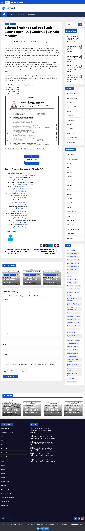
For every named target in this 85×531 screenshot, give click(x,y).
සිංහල (7, 2)
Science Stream (72, 225)
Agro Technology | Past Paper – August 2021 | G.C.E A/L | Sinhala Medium (40, 430)
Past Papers (71, 220)
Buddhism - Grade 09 (73, 263)
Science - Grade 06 (72, 343)
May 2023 (70, 124)
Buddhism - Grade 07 (73, 256)
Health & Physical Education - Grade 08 (73, 304)
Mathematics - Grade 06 (74, 316)
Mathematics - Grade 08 (74, 319)
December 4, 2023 (11, 412)
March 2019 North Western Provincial (23, 175)
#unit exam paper (42, 42)
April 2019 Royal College (19, 191)
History (69, 313)
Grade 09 (70, 292)
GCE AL (20, 14)
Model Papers (71, 212)
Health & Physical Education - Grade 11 (72, 308)
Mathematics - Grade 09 (74, 322)
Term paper (70, 378)
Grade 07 (70, 289)
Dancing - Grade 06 (72, 279)
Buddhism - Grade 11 (72, 269)
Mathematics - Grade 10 (73, 325)
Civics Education (71, 273)
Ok (38, 528)
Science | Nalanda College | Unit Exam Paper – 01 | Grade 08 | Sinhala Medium (45, 251)
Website (5, 354)
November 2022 (72, 138)
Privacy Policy (45, 528)
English (13, 2)
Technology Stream (73, 229)
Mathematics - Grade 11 (73, 329)
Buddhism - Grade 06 (73, 253)
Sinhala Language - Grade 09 (72, 360)
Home (21, 2)
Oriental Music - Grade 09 (73, 336)
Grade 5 (69, 190)
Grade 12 (69, 181)
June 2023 (70, 120)
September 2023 (72, 107)
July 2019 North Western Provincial (22, 184)
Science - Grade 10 (72, 353)
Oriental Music (71, 332)
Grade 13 (69, 185)
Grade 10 (70, 172)
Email (5, 344)
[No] (83, 526)
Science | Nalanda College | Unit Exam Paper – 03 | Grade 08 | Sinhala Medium (18, 251)
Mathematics (76, 313)
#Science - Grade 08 (30, 42)
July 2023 (70, 116)
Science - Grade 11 (72, 356)
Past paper (70, 340)
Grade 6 (69, 194)
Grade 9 (69, 207)
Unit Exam (12, 24)
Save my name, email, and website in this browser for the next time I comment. (30, 364)
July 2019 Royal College (18, 180)
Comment (6, 300)
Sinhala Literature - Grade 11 (72, 374)
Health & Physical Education (72, 299)
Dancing (69, 276)
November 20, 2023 (32, 412)
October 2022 (71, 142)
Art (68, 250)
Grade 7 (69, 198)
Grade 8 (7, 24)
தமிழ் (2, 2)
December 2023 (72, 94)
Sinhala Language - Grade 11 (72, 369)
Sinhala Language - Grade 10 (72, 365)
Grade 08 (77, 289)
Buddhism (73, 250)
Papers (69, 216)
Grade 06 (78, 285)
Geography (70, 285)
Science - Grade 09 (72, 350)
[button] (82, 14)
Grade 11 (7, 275)
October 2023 (71, 102)
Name (5, 334)
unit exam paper (71, 381)
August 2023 (71, 111)
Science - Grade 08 (72, 346)
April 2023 (70, 129)
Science (77, 340)
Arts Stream (71, 154)
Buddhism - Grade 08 (73, 260)
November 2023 (72, 98)
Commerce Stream (73, 159)
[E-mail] (8, 244)
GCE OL (11, 14)
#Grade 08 (19, 42)
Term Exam (31, 14)
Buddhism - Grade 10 (73, 266)
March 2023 (71, 133)
